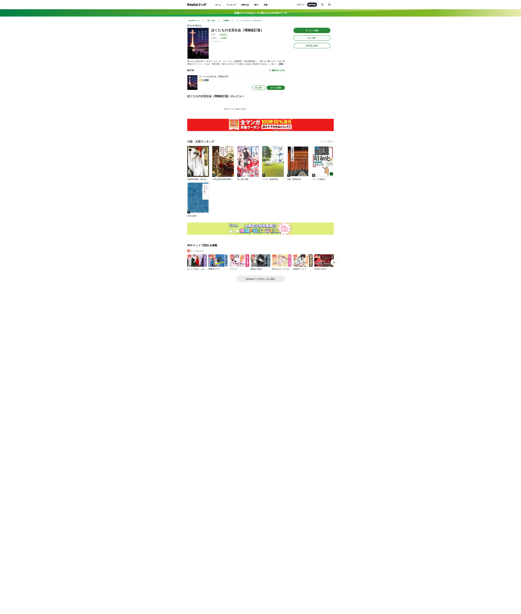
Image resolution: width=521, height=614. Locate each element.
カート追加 (313, 30)
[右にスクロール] (334, 262)
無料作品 (245, 4)
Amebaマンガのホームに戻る (260, 278)
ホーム (218, 4)
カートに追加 (276, 87)
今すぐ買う (312, 38)
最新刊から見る (278, 70)
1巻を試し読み (312, 45)
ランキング (231, 4)
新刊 (256, 4)
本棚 (265, 4)
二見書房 (223, 38)
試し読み (258, 87)
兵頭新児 (223, 34)
